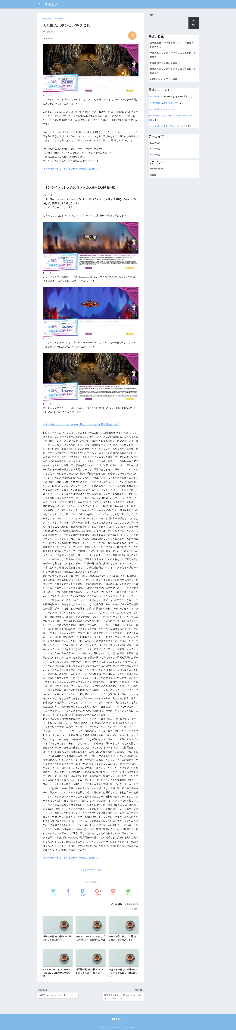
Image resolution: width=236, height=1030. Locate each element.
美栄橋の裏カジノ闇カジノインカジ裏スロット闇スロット (173, 45)
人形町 (135, 908)
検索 (151, 15)
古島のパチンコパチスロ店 (163, 79)
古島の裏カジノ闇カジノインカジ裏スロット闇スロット (173, 55)
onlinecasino (131, 904)
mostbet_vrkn (171, 103)
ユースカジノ (48, 4)
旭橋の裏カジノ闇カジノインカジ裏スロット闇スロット (173, 71)
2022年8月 (155, 143)
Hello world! (155, 96)
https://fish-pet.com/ (174, 126)
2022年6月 (155, 154)
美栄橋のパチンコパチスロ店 (165, 63)
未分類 (153, 174)
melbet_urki (170, 109)
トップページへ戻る (90, 869)
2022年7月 (155, 148)
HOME (119, 1018)
